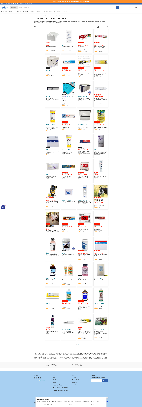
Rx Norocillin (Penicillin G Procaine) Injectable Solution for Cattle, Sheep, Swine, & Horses (84, 306)
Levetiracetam (48, 129)
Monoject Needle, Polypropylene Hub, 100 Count (52, 99)
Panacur (63, 74)
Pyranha (47, 205)
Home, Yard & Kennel (47, 11)
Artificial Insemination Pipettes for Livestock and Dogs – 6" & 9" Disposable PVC (84, 202)
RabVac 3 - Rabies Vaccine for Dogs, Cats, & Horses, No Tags (52, 255)
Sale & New (64, 11)
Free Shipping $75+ (20, 3)
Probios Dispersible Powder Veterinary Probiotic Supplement (84, 255)
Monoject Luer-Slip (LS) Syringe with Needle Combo (84, 126)
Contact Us (55, 380)
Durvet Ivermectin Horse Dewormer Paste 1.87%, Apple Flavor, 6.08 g (100, 48)
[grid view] (106, 27)
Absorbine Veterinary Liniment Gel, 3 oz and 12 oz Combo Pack (68, 281)
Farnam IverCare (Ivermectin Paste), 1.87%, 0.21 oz (84, 152)
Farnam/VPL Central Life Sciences (84, 153)
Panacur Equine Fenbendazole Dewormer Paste (68, 72)
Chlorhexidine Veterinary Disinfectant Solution (67, 305)
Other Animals (57, 11)
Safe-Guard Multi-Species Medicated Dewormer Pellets (100, 126)
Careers (54, 379)
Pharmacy (19, 11)
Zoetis (63, 230)
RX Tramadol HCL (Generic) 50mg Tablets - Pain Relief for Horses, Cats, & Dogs (68, 152)
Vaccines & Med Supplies (28, 11)
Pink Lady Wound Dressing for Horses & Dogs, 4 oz (84, 280)
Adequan (96, 335)
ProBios (79, 258)
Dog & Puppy (4, 11)
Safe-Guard (96, 128)
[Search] (117, 7)
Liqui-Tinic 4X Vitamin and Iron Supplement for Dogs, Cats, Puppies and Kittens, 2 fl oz (100, 152)
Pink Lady (80, 282)
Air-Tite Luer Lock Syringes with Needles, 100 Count (52, 72)
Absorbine (64, 283)
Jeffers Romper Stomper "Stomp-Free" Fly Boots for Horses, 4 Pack (68, 102)
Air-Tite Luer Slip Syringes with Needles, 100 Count (52, 152)
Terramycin (48, 307)
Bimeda (63, 128)
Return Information (28, 3)
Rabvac (47, 256)
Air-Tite (47, 74)
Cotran (79, 230)
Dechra (95, 101)
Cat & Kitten (12, 11)
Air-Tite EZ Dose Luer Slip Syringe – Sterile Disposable (68, 332)
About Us (54, 377)
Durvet (79, 75)
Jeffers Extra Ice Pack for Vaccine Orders (67, 47)
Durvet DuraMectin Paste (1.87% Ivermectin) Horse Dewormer (83, 73)
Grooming (38, 11)
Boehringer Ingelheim (98, 230)
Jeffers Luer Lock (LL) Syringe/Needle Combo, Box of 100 (84, 177)
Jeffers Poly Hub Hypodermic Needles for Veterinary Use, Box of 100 (100, 255)
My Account (74, 377)
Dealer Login (74, 382)
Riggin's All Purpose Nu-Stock (100, 176)
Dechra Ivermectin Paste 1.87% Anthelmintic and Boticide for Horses (100, 99)
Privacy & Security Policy (57, 384)
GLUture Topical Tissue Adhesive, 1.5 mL (51, 177)
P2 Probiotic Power (49, 333)
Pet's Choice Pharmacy (50, 282)
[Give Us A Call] (83, 365)
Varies (63, 154)
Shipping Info (55, 382)
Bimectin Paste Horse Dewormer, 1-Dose (66, 177)
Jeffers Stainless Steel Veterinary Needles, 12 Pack (84, 229)
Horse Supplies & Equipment (46, 15)
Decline (92, 404)
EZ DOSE (63, 333)
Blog (53, 388)
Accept (70, 404)
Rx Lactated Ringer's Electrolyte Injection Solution (100, 280)
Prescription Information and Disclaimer (60, 390)
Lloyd (63, 256)
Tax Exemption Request (76, 384)
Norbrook (80, 309)
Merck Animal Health (98, 76)
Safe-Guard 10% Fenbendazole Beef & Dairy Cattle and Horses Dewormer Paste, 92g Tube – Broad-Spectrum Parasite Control (84, 334)
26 (78, 344)
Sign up (105, 380)
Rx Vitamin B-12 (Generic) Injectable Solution (51, 280)
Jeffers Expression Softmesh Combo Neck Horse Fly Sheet (52, 231)
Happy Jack (96, 307)
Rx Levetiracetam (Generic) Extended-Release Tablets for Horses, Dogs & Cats (52, 127)
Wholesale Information (76, 380)
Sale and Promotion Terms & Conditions (60, 387)
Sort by (46, 26)
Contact (6, 3)
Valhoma (63, 203)
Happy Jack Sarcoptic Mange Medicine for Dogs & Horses (100, 305)
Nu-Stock (96, 177)
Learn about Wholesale (12, 3)
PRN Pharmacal (97, 154)
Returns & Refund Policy (57, 385)
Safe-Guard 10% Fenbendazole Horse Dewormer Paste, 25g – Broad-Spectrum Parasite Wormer (100, 73)
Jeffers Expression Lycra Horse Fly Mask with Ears (99, 204)
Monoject (47, 100)
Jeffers (63, 48)
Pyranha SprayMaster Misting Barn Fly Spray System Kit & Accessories (52, 202)
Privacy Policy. (96, 401)
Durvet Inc (96, 50)
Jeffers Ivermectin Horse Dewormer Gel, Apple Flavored (84, 48)
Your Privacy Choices (57, 392)
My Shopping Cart (75, 379)
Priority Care (64, 307)
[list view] (107, 27)
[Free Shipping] (58, 365)
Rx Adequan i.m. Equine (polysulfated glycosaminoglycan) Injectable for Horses (100, 333)
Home (2, 3)
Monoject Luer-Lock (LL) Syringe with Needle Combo (84, 99)
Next (82, 344)
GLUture (47, 178)
